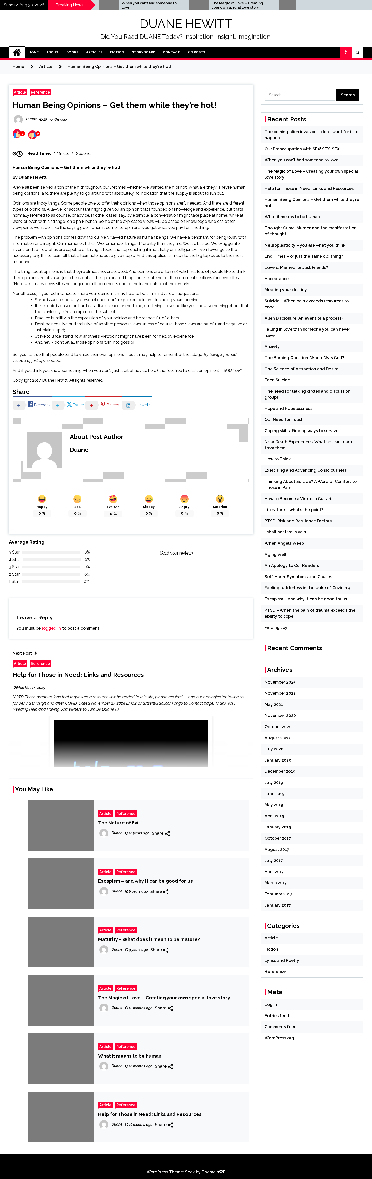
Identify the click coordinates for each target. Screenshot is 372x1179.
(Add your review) (176, 553)
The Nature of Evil (119, 822)
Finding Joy (276, 627)
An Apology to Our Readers (292, 565)
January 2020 (278, 760)
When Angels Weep (284, 543)
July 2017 (274, 860)
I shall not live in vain (285, 532)
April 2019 (274, 816)
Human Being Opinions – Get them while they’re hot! (114, 105)
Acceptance (277, 278)
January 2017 (278, 905)
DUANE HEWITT (186, 24)
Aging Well (275, 554)
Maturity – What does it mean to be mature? (149, 939)
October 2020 (278, 726)
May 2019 (274, 804)
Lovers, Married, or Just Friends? (296, 267)
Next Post (22, 653)
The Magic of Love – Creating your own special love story (207, 5)
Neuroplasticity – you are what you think (305, 245)
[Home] (17, 52)
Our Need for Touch (284, 419)
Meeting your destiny (286, 289)
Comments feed (281, 1026)
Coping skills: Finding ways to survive (301, 430)
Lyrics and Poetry (282, 960)
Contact (171, 52)
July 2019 (274, 782)
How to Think (278, 459)
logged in (51, 628)
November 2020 (280, 715)
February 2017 (278, 894)
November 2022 (280, 693)
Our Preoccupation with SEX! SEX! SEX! (302, 148)
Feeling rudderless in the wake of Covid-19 (307, 587)
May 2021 (274, 704)
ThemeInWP (214, 1172)
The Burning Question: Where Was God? (304, 357)
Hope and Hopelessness (288, 408)
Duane (79, 449)
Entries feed (277, 1015)
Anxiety (272, 346)
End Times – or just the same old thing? (304, 256)
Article (20, 92)
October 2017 (278, 838)
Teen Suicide (277, 380)
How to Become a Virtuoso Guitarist (300, 498)
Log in (271, 1004)
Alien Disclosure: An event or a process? (304, 318)
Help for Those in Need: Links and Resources (78, 674)
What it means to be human (129, 1056)
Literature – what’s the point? (294, 509)
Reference (40, 92)
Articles (94, 52)
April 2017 (274, 871)
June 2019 (275, 793)
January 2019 (278, 827)
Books (72, 52)
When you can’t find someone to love (119, 5)
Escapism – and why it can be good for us (145, 881)
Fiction (117, 52)
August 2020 (277, 737)
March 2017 (276, 882)
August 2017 (277, 849)
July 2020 (274, 749)
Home (34, 52)
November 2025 (280, 682)
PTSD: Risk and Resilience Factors (298, 521)
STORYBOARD (143, 52)
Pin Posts (196, 52)
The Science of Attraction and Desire (301, 368)
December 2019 (280, 771)
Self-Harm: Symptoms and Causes (298, 576)
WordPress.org (279, 1038)
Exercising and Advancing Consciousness (306, 470)
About (52, 52)
